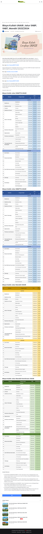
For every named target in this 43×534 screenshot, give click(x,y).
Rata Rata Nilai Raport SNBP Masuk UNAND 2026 (18, 517)
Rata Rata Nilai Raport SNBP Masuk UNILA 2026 (18, 512)
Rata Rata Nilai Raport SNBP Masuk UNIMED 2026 (18, 503)
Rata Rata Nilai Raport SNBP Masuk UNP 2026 (17, 508)
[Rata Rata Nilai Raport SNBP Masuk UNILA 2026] (5, 514)
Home (4, 22)
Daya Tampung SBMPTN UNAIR (13, 65)
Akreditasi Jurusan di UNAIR (12, 71)
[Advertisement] (21, 526)
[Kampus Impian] (21, 2)
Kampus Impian (6, 31)
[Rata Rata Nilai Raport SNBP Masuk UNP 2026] (5, 509)
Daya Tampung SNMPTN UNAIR (13, 80)
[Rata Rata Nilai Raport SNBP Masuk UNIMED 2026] (5, 505)
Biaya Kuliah (8, 22)
